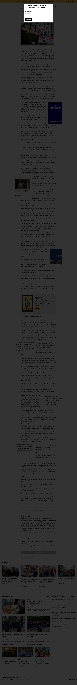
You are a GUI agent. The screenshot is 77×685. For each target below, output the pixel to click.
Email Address (28, 13)
